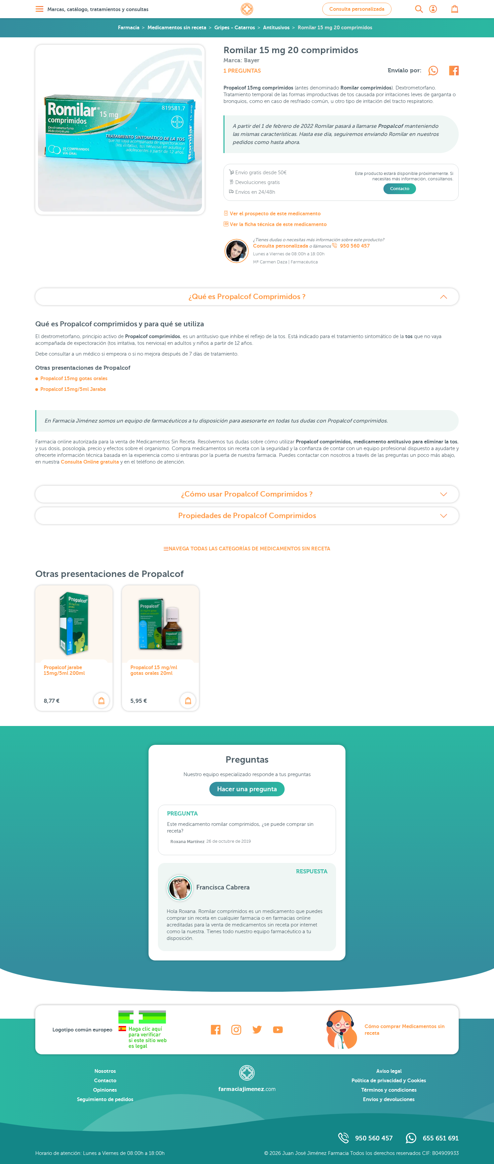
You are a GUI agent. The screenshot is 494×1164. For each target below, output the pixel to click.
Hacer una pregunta (247, 789)
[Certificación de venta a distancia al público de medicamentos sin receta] (142, 1030)
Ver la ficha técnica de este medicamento (278, 224)
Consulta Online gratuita (90, 462)
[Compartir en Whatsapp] (433, 71)
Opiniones (105, 1090)
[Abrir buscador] (419, 9)
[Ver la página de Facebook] (215, 1030)
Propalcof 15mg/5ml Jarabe (73, 389)
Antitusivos (276, 27)
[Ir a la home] (247, 1078)
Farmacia (128, 27)
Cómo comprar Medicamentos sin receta (405, 1029)
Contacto (399, 188)
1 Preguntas (242, 71)
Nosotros (105, 1071)
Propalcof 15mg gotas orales (74, 378)
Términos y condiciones (389, 1090)
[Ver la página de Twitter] (257, 1030)
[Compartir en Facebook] (454, 71)
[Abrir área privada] (433, 9)
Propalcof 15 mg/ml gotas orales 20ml (153, 670)
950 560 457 (354, 246)
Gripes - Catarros (234, 27)
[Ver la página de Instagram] (236, 1030)
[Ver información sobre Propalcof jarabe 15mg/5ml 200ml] (74, 624)
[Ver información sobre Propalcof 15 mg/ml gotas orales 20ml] (160, 624)
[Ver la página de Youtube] (278, 1030)
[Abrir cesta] (455, 9)
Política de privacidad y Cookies (389, 1080)
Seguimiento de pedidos (105, 1099)
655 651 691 (441, 1138)
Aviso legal (389, 1071)
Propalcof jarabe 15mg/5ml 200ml (64, 670)
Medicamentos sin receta (177, 27)
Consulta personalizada (356, 9)
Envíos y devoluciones (389, 1099)
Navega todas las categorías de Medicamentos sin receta (249, 548)
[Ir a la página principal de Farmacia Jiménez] (247, 9)
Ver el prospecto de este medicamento (275, 213)
